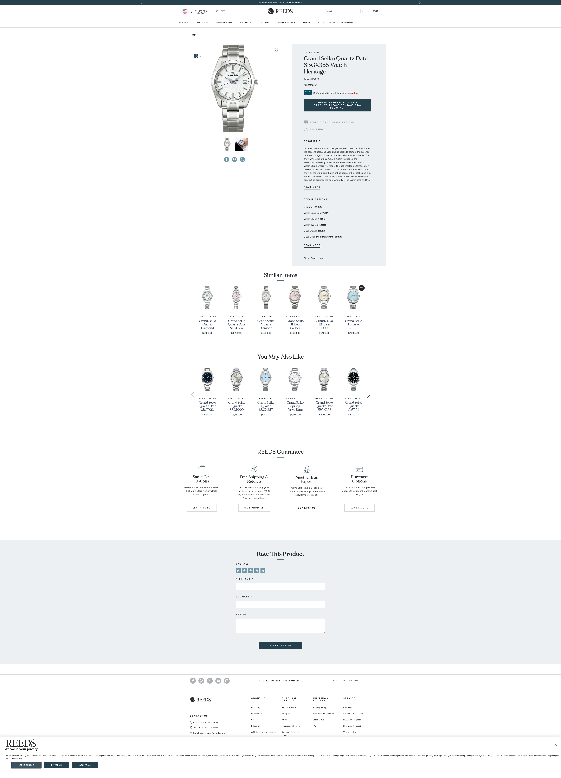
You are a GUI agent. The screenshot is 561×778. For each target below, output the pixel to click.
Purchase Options (289, 699)
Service (349, 698)
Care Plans (348, 707)
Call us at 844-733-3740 (205, 722)
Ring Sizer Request (352, 725)
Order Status (318, 719)
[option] (280, 2)
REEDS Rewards (289, 707)
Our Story (255, 707)
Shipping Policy (319, 707)
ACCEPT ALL (85, 765)
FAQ (314, 725)
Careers (254, 719)
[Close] (556, 745)
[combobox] (342, 11)
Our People (256, 713)
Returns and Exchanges (323, 713)
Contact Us (199, 715)
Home (193, 35)
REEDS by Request (352, 719)
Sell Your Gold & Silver (353, 713)
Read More (312, 187)
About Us (258, 698)
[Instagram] (227, 681)
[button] (241, 144)
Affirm (284, 719)
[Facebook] (193, 681)
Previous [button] (141, 2)
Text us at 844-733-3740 (205, 727)
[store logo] (280, 11)
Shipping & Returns (321, 699)
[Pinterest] (201, 681)
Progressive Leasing (291, 725)
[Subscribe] (368, 680)
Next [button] (419, 2)
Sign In (369, 11)
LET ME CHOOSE (26, 765)
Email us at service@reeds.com (209, 733)
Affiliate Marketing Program (263, 732)
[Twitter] (210, 681)
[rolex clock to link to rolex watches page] (375, 22)
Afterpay (286, 713)
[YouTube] (218, 681)
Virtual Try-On (349, 732)
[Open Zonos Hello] (185, 11)
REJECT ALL (56, 765)
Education (255, 725)
